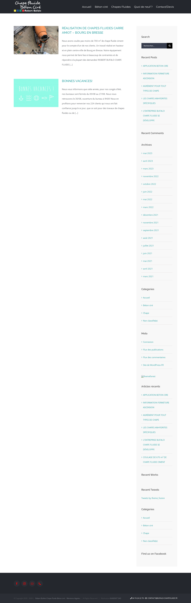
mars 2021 (148, 276)
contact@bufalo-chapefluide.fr (162, 598)
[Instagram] (24, 583)
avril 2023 (148, 160)
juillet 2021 (148, 245)
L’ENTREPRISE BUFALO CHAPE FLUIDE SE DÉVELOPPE (154, 115)
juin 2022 (147, 191)
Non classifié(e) (150, 320)
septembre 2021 (151, 230)
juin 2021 (147, 253)
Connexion (148, 341)
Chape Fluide (51, 598)
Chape (146, 313)
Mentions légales (73, 598)
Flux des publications (153, 349)
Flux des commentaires (154, 357)
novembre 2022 (151, 176)
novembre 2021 (151, 222)
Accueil (146, 297)
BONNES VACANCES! (77, 81)
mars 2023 (148, 168)
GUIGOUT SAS (115, 598)
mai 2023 (147, 153)
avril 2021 (148, 268)
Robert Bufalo (40, 598)
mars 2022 (148, 207)
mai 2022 (147, 199)
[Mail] (32, 583)
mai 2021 (147, 261)
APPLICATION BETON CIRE (155, 65)
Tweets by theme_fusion (153, 498)
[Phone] (40, 583)
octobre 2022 (149, 184)
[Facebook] (17, 583)
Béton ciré (148, 305)
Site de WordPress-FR (153, 365)
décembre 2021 (150, 214)
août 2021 (148, 238)
